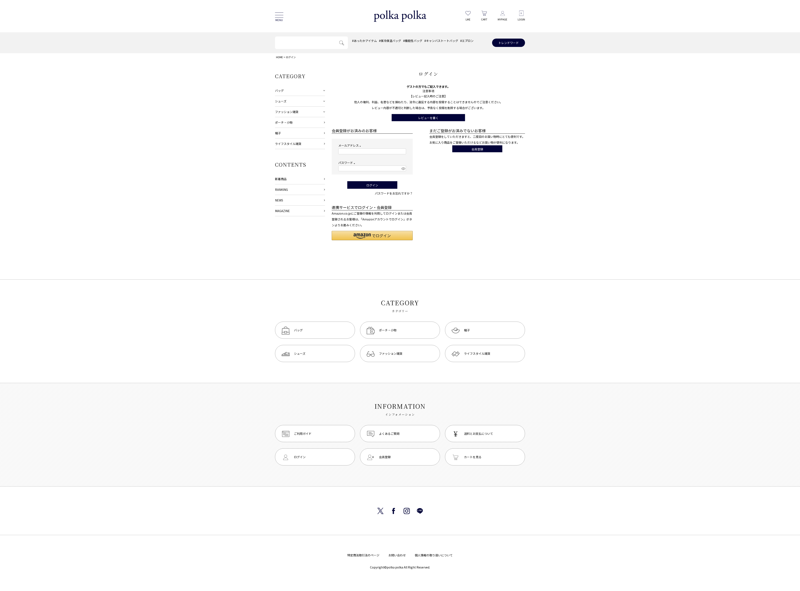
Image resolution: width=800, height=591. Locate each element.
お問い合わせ (397, 555)
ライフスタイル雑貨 (288, 144)
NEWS (279, 200)
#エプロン (467, 41)
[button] (372, 235)
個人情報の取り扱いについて (434, 555)
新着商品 (281, 179)
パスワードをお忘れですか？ (394, 193)
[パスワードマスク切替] (403, 168)
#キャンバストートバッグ (441, 41)
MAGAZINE (282, 211)
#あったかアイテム (364, 41)
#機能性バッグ (412, 41)
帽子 (278, 133)
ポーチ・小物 (283, 122)
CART (484, 19)
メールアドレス (350, 145)
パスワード (347, 163)
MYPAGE (502, 19)
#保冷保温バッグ (390, 41)
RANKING (281, 189)
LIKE (468, 19)
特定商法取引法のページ (363, 555)
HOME (279, 57)
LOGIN (521, 19)
